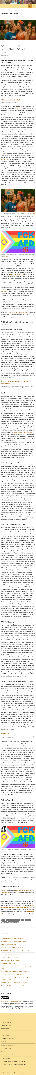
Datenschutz (6, 1058)
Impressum (4, 1051)
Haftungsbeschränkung (10, 1055)
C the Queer (5, 159)
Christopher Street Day (13, 920)
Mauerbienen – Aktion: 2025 (8, 944)
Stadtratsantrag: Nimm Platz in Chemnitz (12, 938)
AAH (3, 920)
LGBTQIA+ (28, 920)
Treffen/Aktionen (6, 1025)
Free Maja (18, 108)
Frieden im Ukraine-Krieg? (8, 963)
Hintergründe (7, 1022)
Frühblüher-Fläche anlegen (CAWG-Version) (13, 974)
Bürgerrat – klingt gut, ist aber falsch (11, 960)
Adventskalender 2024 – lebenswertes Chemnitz (14, 982)
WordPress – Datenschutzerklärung (14, 1061)
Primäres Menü (34, 6)
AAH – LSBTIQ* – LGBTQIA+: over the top (15, 49)
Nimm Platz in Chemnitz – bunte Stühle (11, 954)
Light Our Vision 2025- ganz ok (9, 957)
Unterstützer (5, 1028)
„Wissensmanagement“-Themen (22, 432)
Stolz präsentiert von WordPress (26, 1072)
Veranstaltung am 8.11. (17, 274)
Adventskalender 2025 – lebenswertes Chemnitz (14, 941)
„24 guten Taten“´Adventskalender (18, 312)
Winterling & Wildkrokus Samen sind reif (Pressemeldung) (16, 986)
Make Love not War (13, 922)
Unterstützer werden (9, 1038)
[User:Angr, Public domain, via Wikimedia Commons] (10, 99)
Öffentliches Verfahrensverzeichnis (15, 1064)
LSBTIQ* (4, 922)
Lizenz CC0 (32, 213)
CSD (22, 920)
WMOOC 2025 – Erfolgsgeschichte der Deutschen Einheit (16, 951)
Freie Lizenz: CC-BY (6, 1004)
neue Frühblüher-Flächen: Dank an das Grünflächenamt (16, 971)
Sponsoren (6, 1032)
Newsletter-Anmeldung (8, 1045)
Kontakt (3, 1041)
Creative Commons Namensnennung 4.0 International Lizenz (17, 1000)
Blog (2, 43)
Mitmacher (6, 1035)
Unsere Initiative (5, 1019)
